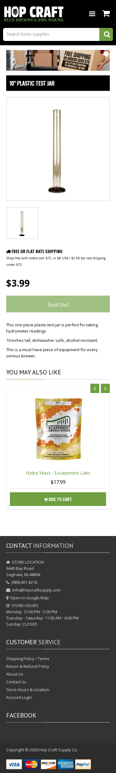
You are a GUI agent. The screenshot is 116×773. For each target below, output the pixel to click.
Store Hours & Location (27, 689)
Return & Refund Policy (27, 666)
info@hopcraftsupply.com (36, 590)
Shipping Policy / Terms (27, 658)
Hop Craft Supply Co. (58, 750)
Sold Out (58, 304)
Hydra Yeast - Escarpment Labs (58, 473)
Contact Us (16, 682)
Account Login (19, 697)
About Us (14, 674)
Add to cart (60, 499)
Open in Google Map (29, 598)
